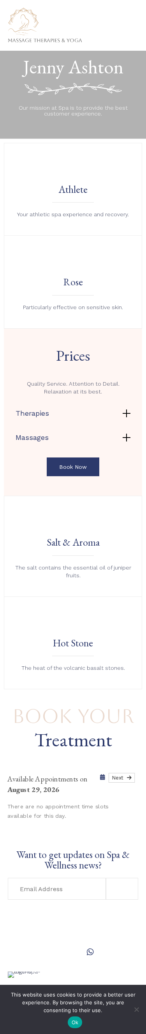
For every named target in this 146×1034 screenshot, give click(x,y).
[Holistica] (45, 14)
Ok (75, 1022)
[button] (73, 466)
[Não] (136, 1009)
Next (119, 777)
